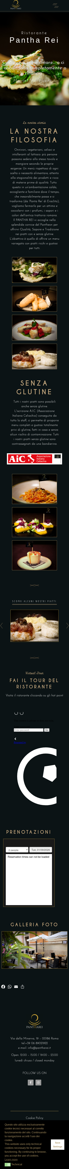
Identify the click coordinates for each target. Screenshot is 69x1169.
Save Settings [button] (57, 1144)
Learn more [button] (11, 1159)
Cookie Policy (34, 1118)
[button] (8, 1164)
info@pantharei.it (39, 1048)
